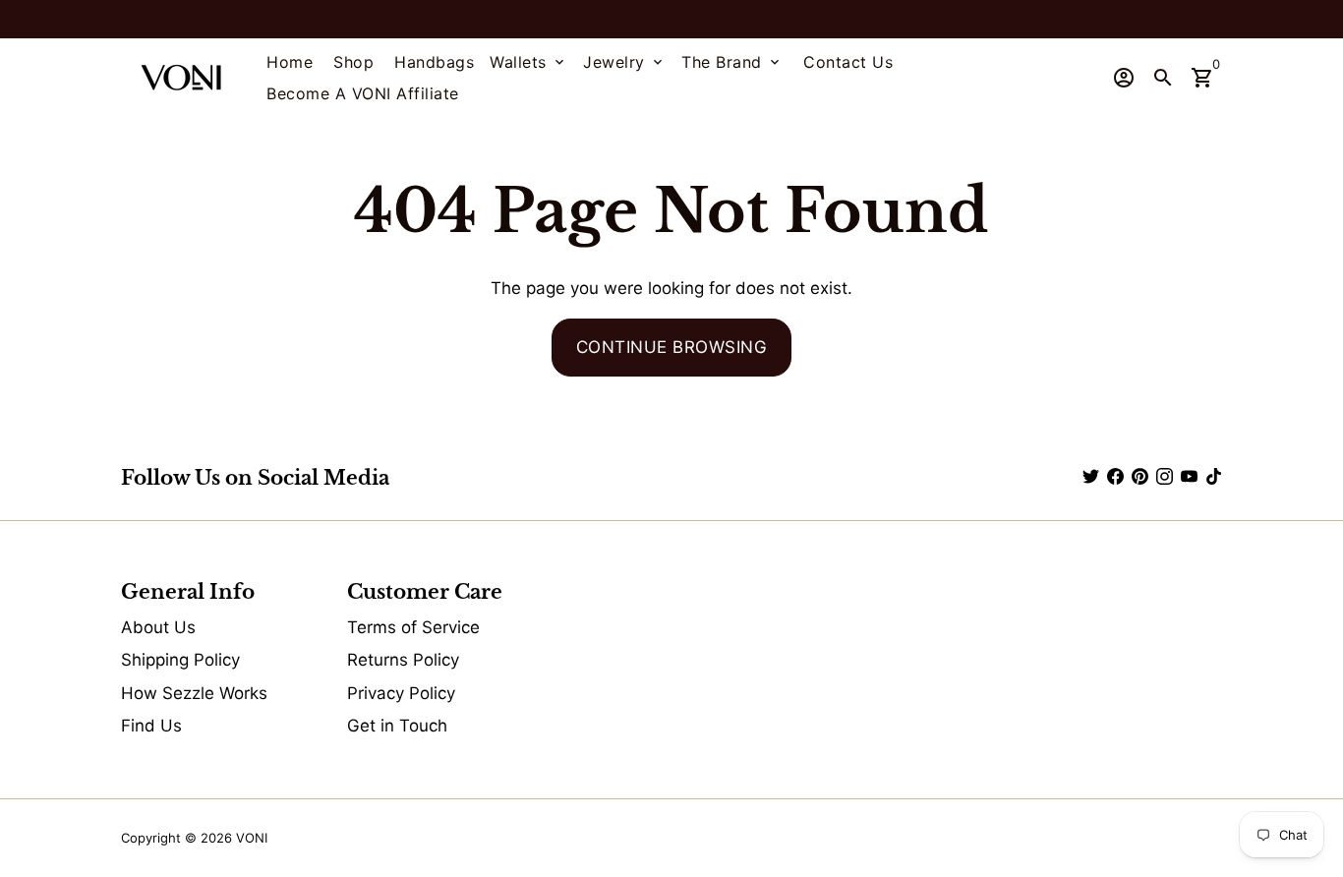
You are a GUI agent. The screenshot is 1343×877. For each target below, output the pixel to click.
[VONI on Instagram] (1164, 477)
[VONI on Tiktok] (1213, 477)
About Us (158, 627)
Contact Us (848, 62)
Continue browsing (672, 347)
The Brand (732, 62)
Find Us (151, 725)
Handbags (434, 62)
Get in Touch (397, 725)
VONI (251, 838)
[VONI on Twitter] (1090, 477)
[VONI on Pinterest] (1140, 477)
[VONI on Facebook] (1115, 477)
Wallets (528, 62)
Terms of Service (413, 627)
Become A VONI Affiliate (362, 93)
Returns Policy (403, 660)
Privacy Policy (401, 693)
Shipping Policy (180, 660)
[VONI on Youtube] (1189, 477)
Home (289, 62)
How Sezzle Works (194, 693)
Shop (353, 62)
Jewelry (624, 62)
